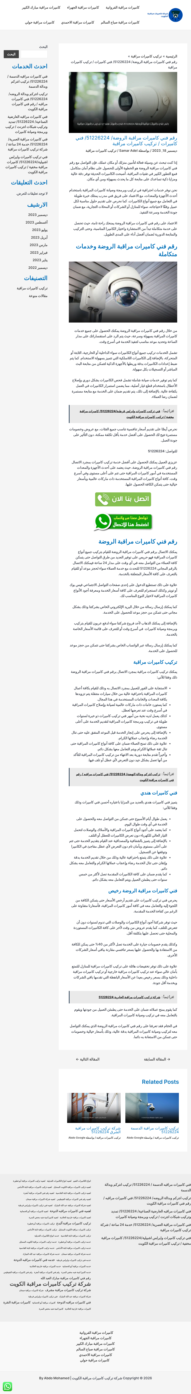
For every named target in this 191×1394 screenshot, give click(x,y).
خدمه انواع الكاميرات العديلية (47, 1236)
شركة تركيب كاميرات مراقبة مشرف (68, 1290)
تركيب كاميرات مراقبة (101, 151)
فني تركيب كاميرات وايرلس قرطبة (42, 1296)
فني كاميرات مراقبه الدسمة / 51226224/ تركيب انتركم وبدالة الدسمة (27, 81)
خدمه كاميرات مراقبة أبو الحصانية (76, 1266)
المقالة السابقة (157, 1059)
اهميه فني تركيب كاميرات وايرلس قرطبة (35, 1205)
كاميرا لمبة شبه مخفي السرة (51, 1309)
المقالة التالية (87, 1059)
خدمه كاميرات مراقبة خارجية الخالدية (45, 1266)
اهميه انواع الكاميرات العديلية (59, 1181)
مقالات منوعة (38, 296)
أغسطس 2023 (37, 222)
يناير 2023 (40, 260)
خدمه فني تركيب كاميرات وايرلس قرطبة (74, 1260)
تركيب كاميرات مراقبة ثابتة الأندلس (42, 1229)
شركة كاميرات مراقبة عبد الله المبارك (75, 1296)
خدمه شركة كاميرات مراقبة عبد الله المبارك (41, 1254)
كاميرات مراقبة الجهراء (83, 7)
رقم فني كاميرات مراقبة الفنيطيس (18, 1272)
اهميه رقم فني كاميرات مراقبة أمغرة (39, 1193)
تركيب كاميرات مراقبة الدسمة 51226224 (155, 1130)
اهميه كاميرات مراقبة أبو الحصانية (34, 1211)
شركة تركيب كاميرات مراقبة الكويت (50, 1284)
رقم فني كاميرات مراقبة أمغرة (47, 1272)
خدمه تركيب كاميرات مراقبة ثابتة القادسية (36, 1248)
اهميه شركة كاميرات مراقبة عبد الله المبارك (72, 1205)
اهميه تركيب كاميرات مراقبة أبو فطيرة (29, 1181)
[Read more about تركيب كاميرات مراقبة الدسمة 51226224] (152, 1107)
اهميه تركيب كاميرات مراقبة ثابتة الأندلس (34, 1187)
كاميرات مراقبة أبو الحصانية (43, 1303)
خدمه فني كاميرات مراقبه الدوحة (34, 1260)
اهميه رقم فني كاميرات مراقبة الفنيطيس (74, 1199)
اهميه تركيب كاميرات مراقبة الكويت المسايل (72, 1187)
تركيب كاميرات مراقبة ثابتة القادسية (76, 1236)
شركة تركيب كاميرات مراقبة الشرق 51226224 (98, 1130)
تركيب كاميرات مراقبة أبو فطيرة (41, 1223)
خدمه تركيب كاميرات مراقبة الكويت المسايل (38, 1242)
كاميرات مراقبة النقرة (17, 1302)
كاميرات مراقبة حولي (39, 22)
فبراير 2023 (39, 252)
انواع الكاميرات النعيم (82, 1181)
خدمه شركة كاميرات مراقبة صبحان (76, 1254)
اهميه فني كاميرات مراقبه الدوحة (70, 1211)
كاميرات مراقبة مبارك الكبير (41, 7)
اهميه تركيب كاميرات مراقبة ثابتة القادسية (73, 1193)
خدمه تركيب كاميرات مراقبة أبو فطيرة (74, 1242)
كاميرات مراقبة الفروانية (123, 7)
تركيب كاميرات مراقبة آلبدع (73, 1223)
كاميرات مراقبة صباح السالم (120, 22)
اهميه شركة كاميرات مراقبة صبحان (40, 1199)
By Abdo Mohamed (54, 1378)
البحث (43, 47)
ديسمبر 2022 (38, 268)
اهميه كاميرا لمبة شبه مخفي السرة (43, 1217)
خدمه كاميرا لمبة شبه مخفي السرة (76, 1272)
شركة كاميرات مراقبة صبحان (31, 1290)
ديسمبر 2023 (38, 215)
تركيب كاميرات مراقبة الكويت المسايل (75, 1229)
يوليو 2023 (40, 230)
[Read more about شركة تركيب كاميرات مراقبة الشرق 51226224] (94, 1107)
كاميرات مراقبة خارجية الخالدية (78, 1309)
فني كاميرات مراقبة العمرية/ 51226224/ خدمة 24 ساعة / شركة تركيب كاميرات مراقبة (27, 144)
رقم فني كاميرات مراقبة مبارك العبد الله (66, 1278)
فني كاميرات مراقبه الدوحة (74, 1302)
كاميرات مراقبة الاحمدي (77, 22)
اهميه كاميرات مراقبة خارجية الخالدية (75, 1217)
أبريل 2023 (39, 237)
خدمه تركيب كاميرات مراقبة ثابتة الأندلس (73, 1248)
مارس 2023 (39, 245)
